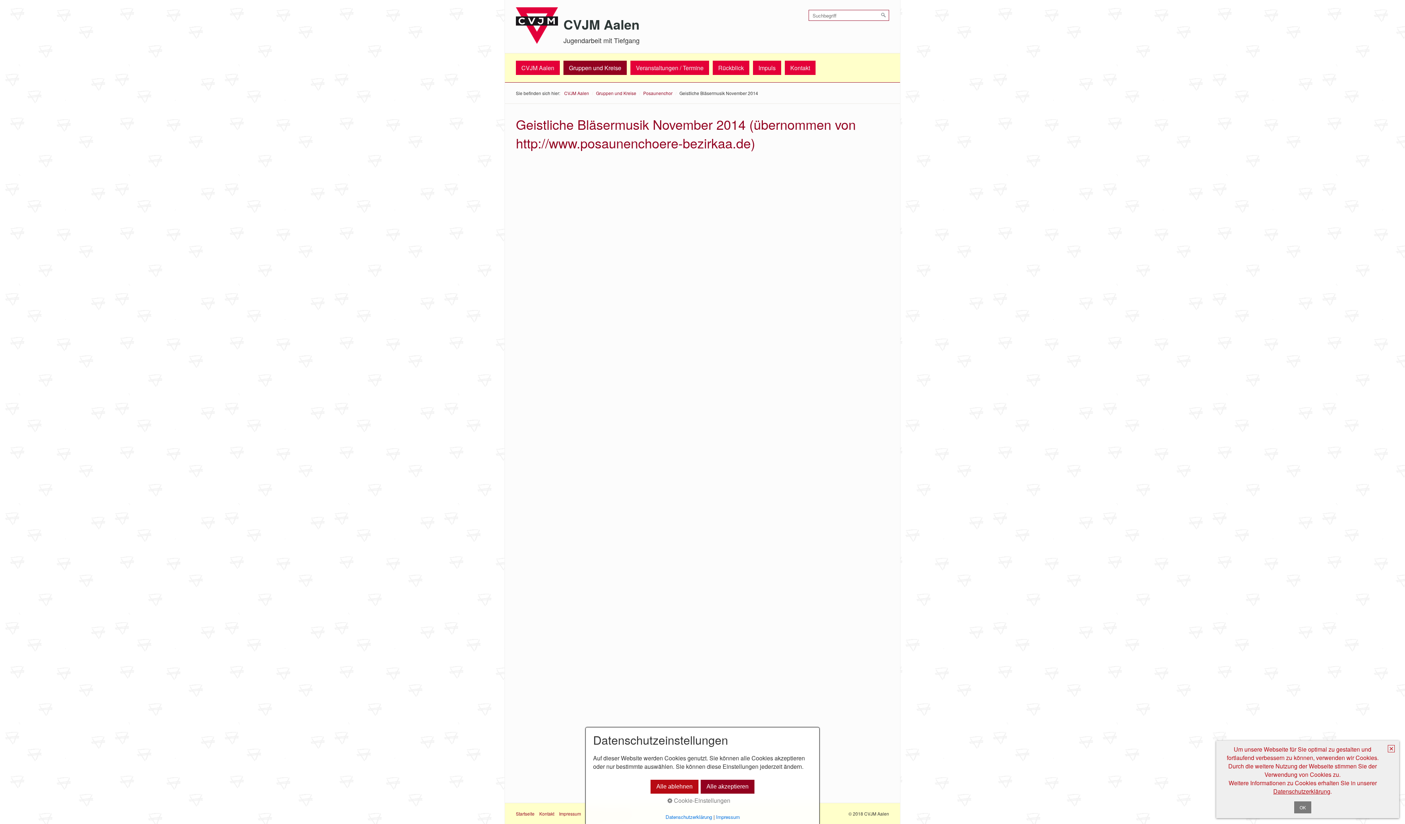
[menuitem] (538, 68)
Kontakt (800, 68)
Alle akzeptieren (728, 786)
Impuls (767, 68)
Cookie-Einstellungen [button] (701, 800)
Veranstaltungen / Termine (670, 68)
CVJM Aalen (601, 24)
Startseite (525, 813)
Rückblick (731, 68)
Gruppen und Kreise (595, 68)
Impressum (570, 813)
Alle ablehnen (674, 786)
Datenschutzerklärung (1301, 791)
